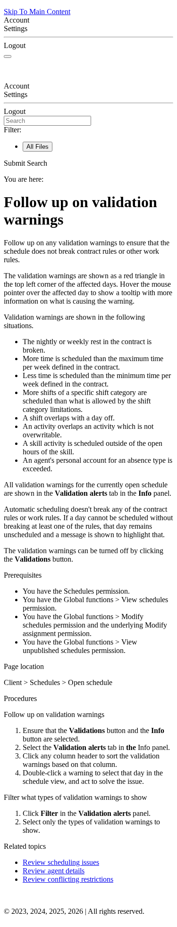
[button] (88, 163)
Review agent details (53, 871)
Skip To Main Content (37, 12)
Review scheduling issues (61, 862)
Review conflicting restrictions (68, 879)
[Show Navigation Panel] (7, 56)
